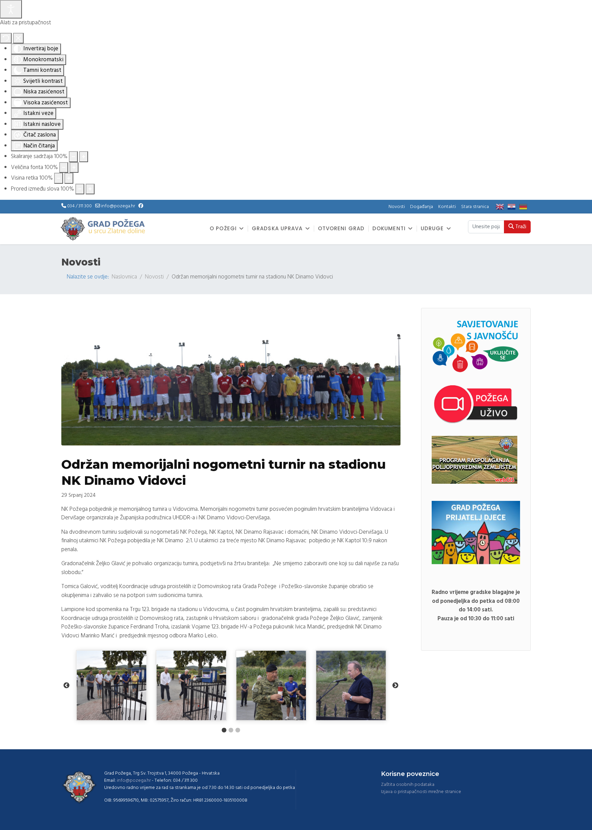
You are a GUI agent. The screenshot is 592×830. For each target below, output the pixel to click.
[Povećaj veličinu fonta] (74, 167)
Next (395, 685)
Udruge (432, 228)
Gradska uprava (277, 228)
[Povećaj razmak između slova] (90, 189)
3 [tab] (237, 730)
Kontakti (447, 207)
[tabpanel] (111, 685)
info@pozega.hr (118, 206)
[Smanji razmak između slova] (79, 189)
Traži (520, 226)
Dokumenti (389, 228)
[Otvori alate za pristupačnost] (11, 9)
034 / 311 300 (79, 206)
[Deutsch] (525, 207)
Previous (66, 685)
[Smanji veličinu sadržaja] (73, 156)
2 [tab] (230, 730)
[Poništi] (6, 38)
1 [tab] (224, 730)
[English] (501, 207)
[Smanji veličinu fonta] (63, 167)
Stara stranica (475, 207)
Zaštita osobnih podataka (407, 785)
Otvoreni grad (341, 228)
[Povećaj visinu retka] (68, 178)
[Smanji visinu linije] (58, 178)
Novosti (396, 207)
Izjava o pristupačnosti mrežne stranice (421, 792)
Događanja (421, 207)
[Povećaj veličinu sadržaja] (83, 156)
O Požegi (223, 228)
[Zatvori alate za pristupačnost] (18, 38)
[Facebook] (140, 206)
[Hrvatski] (513, 207)
